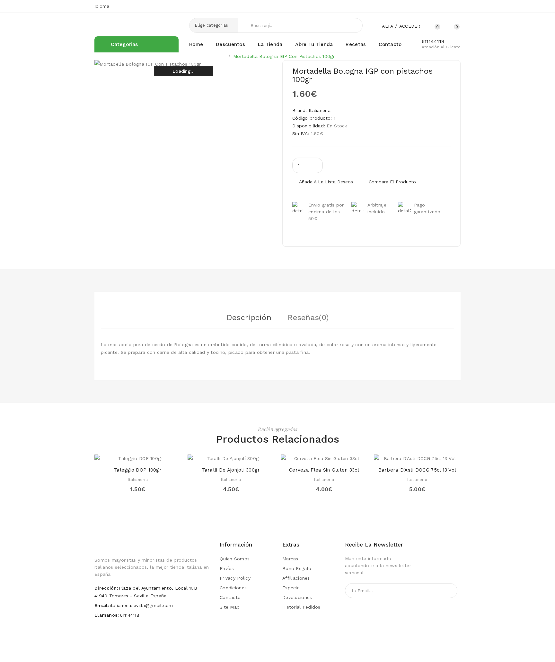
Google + (429, 6)
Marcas (290, 558)
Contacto (230, 597)
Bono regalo (296, 568)
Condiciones (233, 587)
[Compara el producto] (156, 455)
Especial (291, 587)
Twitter (419, 6)
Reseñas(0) (308, 317)
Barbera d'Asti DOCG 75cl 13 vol (417, 470)
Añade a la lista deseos (326, 181)
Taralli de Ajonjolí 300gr (231, 470)
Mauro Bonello (243, 650)
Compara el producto (392, 181)
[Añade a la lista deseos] (144, 455)
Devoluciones (297, 597)
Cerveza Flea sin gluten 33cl (324, 470)
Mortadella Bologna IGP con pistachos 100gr (284, 56)
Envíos (227, 568)
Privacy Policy (235, 578)
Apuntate (441, 590)
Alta (387, 26)
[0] (449, 26)
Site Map (230, 607)
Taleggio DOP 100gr (138, 470)
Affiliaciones (296, 578)
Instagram (451, 6)
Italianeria (319, 110)
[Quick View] (131, 455)
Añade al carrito (376, 165)
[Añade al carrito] (119, 455)
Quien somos (235, 558)
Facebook (440, 6)
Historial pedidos (301, 607)
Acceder (409, 26)
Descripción (248, 317)
